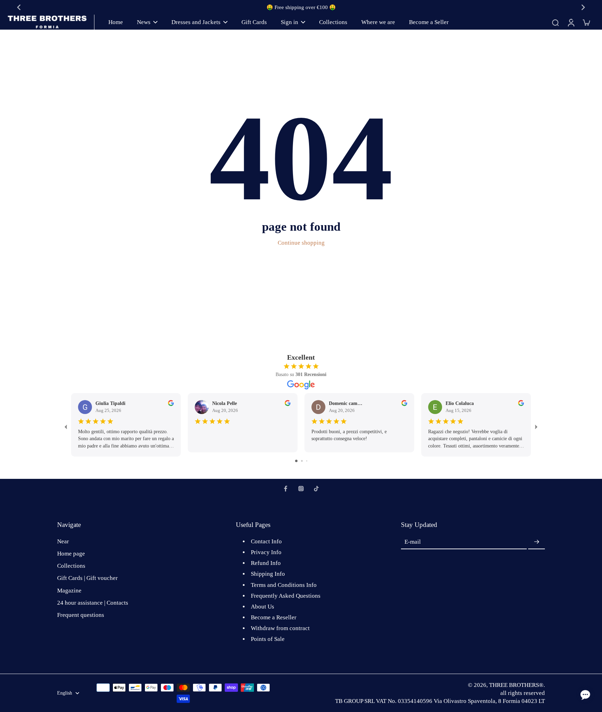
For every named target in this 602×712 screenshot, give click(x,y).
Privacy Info (266, 552)
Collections (71, 565)
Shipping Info (268, 574)
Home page (71, 553)
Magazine (69, 590)
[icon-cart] (586, 22)
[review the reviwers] (171, 403)
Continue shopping (301, 242)
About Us (262, 606)
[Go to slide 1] (296, 461)
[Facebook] (285, 488)
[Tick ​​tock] (316, 488)
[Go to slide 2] (302, 461)
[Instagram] (301, 488)
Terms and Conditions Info (284, 585)
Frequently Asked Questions (286, 595)
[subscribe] (536, 542)
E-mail (412, 542)
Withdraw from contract (280, 628)
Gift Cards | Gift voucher (87, 578)
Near (63, 541)
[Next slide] (583, 7)
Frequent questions (80, 615)
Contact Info (266, 541)
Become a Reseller (273, 617)
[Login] (570, 22)
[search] (555, 22)
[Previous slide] (19, 7)
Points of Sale (268, 639)
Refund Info (266, 563)
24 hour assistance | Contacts (92, 602)
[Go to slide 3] (306, 460)
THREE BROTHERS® (516, 685)
